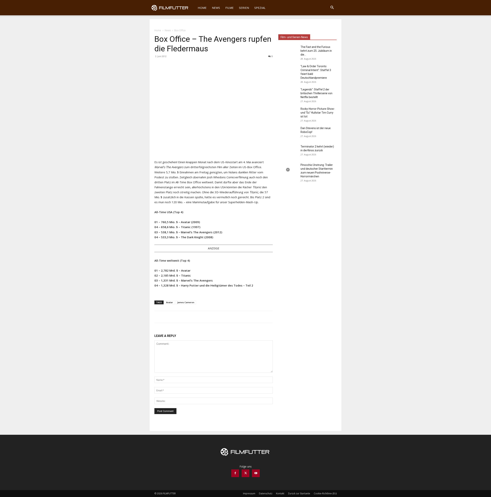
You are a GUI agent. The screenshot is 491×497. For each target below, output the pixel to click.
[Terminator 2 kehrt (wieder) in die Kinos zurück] (287, 151)
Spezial (259, 8)
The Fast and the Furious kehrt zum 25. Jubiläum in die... (316, 50)
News (216, 8)
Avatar (169, 302)
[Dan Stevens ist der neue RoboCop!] (287, 133)
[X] (167, 65)
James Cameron (185, 302)
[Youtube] (256, 473)
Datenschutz (265, 493)
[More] (176, 65)
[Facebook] (158, 65)
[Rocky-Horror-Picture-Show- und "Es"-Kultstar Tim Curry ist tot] (287, 113)
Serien (244, 8)
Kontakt (280, 493)
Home (202, 8)
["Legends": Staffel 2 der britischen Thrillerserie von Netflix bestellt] (287, 94)
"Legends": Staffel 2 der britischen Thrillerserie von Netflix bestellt (316, 93)
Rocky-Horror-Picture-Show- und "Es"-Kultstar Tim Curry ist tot (318, 112)
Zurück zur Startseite (299, 493)
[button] (332, 8)
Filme (229, 8)
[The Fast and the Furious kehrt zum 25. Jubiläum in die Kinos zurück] (287, 51)
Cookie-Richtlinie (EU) (325, 493)
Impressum (249, 493)
